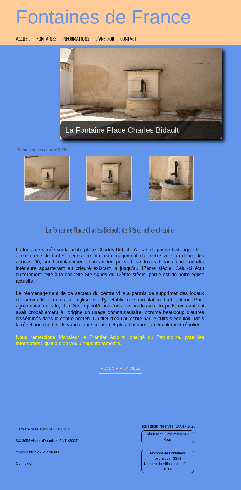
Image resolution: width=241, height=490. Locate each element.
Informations (75, 39)
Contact (128, 39)
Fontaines (46, 39)
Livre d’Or (104, 39)
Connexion (25, 464)
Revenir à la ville (120, 368)
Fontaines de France (103, 17)
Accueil (23, 39)
